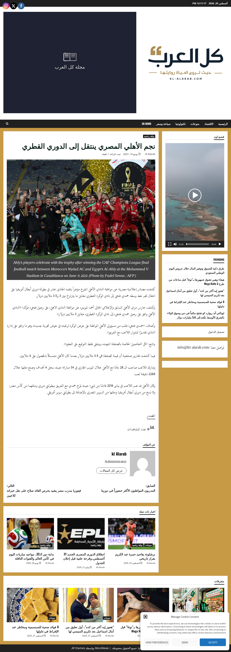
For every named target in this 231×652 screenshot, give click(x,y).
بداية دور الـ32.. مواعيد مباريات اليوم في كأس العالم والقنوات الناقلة (31, 556)
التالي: (44, 490)
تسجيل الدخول (216, 332)
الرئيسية (223, 124)
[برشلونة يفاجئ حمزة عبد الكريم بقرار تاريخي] (131, 533)
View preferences (157, 642)
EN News (146, 124)
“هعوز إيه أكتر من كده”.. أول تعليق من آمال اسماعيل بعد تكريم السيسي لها (90, 629)
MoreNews (102, 648)
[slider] (197, 244)
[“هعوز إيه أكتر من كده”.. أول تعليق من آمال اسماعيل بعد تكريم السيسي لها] (88, 605)
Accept (213, 642)
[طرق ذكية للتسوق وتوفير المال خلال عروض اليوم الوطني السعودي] (198, 605)
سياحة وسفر (163, 124)
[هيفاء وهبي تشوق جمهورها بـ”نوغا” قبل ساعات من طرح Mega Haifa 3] (143, 605)
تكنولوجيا (181, 124)
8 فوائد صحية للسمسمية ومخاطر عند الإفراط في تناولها (35, 629)
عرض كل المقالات (111, 471)
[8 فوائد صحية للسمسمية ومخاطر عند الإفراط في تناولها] (33, 605)
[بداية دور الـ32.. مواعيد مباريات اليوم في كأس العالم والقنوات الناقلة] (30, 533)
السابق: (128, 488)
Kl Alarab (151, 563)
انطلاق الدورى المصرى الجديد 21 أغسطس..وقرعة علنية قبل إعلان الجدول (84, 558)
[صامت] (175, 244)
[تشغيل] (220, 244)
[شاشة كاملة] (169, 244)
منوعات (195, 124)
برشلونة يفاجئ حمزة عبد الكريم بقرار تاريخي (135, 556)
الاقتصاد (208, 124)
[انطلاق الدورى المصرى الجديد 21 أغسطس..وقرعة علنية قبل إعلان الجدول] (81, 533)
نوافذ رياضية (149, 136)
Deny (185, 642)
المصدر (151, 415)
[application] (194, 195)
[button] (145, 616)
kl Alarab (150, 154)
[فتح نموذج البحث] (7, 123)
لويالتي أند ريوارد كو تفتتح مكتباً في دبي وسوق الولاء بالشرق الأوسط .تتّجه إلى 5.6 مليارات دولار (195, 315)
